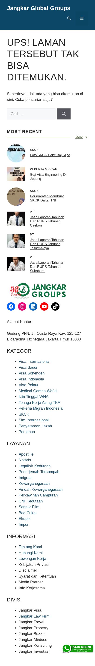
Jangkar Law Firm (34, 616)
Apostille (26, 454)
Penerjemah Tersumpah (39, 472)
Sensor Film (29, 507)
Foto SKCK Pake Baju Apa (50, 155)
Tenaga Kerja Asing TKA (39, 402)
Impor (24, 524)
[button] (69, 18)
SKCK (24, 414)
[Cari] (64, 113)
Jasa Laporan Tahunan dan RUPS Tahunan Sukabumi (47, 267)
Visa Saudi (28, 367)
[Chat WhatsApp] (77, 649)
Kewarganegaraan (34, 483)
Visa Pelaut (28, 385)
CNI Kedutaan (31, 501)
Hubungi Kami (31, 553)
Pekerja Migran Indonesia (40, 408)
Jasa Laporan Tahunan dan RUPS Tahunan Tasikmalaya (47, 244)
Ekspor (25, 518)
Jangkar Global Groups (38, 8)
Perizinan (27, 432)
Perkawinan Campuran (38, 495)
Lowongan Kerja (32, 558)
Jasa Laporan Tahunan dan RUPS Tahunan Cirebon (47, 221)
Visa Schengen (32, 373)
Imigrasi (26, 478)
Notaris (25, 460)
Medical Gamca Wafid (37, 391)
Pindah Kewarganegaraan (40, 489)
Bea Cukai (27, 513)
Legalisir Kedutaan (34, 466)
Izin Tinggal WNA (33, 396)
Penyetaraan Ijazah (35, 426)
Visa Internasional (34, 361)
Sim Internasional (34, 420)
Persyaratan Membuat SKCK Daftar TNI (47, 198)
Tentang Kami (30, 547)
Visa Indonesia (31, 379)
